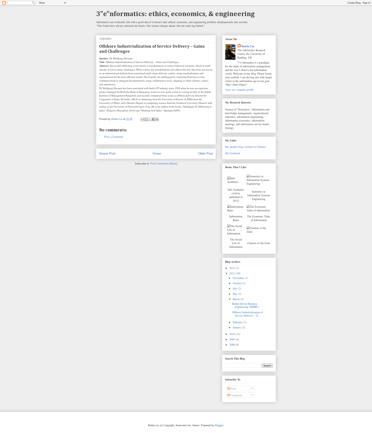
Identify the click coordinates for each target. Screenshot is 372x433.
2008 (232, 344)
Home (157, 153)
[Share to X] (150, 119)
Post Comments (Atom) (164, 163)
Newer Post (107, 153)
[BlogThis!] (146, 119)
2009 (232, 339)
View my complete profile (239, 89)
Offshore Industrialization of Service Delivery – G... (247, 313)
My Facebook (232, 153)
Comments (236, 395)
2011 (232, 273)
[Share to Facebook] (153, 119)
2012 (232, 268)
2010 (232, 334)
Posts (233, 388)
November (239, 278)
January (237, 327)
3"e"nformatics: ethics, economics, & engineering (175, 14)
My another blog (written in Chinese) (245, 147)
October (237, 283)
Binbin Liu (247, 46)
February (238, 322)
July (235, 288)
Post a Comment (113, 136)
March (236, 299)
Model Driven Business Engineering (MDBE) (245, 305)
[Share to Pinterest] (157, 119)
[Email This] (142, 119)
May (235, 294)
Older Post (205, 153)
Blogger (219, 425)
